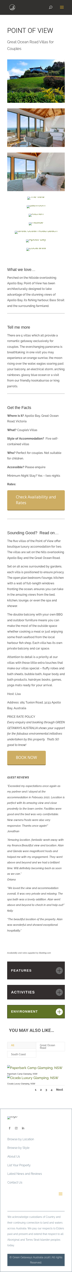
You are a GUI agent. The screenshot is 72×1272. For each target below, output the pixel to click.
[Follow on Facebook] (9, 1128)
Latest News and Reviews (24, 1174)
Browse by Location (20, 1139)
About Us (13, 1156)
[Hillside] (36, 225)
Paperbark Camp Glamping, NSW (22, 1074)
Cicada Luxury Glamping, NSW (21, 1084)
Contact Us (14, 1182)
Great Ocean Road (47, 1046)
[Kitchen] (36, 217)
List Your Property (19, 1165)
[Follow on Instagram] (16, 1128)
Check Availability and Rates (36, 499)
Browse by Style (18, 1148)
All (12, 1045)
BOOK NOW (26, 757)
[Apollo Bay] (36, 242)
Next (59, 1089)
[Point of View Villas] (36, 103)
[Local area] (36, 251)
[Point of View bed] (36, 191)
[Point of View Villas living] (36, 147)
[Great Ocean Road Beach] (36, 234)
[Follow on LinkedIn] (22, 1128)
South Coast (18, 1054)
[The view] (36, 200)
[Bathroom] (36, 208)
